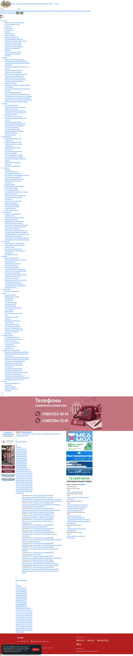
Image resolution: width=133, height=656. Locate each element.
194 (19, 491)
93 (22, 467)
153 (17, 482)
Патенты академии (10, 306)
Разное (4, 381)
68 (20, 462)
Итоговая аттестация (11, 254)
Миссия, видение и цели (12, 24)
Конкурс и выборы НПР (12, 37)
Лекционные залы (10, 208)
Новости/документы (42, 11)
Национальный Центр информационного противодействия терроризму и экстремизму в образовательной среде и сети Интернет (18, 96)
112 (31, 471)
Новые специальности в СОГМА (31, 554)
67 (19, 462)
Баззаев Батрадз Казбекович (42, 556)
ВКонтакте (81, 640)
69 (22, 462)
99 (19, 469)
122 (19, 475)
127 (29, 475)
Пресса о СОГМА (36, 434)
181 (25, 488)
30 (23, 453)
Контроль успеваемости (12, 383)
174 (27, 486)
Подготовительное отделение (14, 157)
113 (17, 473)
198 (27, 491)
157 (25, 482)
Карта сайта (8, 385)
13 (21, 449)
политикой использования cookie (12, 651)
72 (26, 462)
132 (23, 476)
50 (17, 442)
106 (19, 471)
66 (17, 462)
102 (25, 469)
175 (29, 486)
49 (16, 442)
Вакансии (63, 11)
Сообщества (14, 11)
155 (21, 482)
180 (23, 488)
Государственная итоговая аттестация (16, 192)
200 (31, 491)
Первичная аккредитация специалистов (17, 359)
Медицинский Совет (11, 341)
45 (22, 456)
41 (16, 456)
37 (22, 454)
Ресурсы (4, 103)
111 (29, 471)
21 (22, 451)
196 (23, 491)
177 (17, 488)
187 (21, 489)
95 (24, 467)
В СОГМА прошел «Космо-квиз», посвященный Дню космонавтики (42, 545)
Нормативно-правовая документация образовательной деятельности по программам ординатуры (16, 227)
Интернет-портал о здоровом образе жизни (18, 100)
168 (31, 484)
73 (16, 464)
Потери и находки (10, 135)
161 (17, 484)
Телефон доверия (10, 387)
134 (27, 476)
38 (23, 454)
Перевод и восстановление (13, 201)
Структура (8, 26)
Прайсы (68, 11)
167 (29, 484)
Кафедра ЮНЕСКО (10, 295)
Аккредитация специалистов (11, 350)
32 (26, 453)
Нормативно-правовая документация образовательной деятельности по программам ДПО (15, 269)
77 (22, 464)
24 (26, 451)
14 (22, 449)
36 (20, 454)
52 (20, 442)
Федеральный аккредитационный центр (17, 352)
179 (21, 488)
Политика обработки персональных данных (87, 651)
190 (27, 489)
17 (16, 451)
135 (29, 476)
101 (23, 469)
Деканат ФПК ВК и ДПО (12, 258)
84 (20, 465)
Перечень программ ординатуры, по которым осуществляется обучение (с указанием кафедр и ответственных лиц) (17, 232)
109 (25, 471)
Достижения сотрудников (12, 326)
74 (17, 464)
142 (27, 478)
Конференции (46, 434)
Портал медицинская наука (13, 92)
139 (21, 478)
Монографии (9, 311)
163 (21, 484)
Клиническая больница (12, 337)
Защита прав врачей (11, 265)
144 (31, 478)
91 (19, 467)
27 (19, 453)
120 (31, 473)
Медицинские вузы (10, 83)
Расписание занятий (11, 188)
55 (24, 442)
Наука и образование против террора (16, 102)
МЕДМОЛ (8, 56)
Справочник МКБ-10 (11, 133)
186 (19, 489)
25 (16, 453)
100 (21, 469)
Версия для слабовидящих (8, 13)
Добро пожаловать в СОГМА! (13, 155)
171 (21, 486)
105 (17, 471)
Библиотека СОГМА (11, 114)
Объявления (26, 434)
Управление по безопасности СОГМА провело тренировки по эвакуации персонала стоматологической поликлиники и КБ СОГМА (40, 571)
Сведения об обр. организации (14, 22)
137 (17, 478)
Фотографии (56, 11)
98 (17, 469)
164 (23, 484)
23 (24, 451)
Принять (35, 649)
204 (23, 493)
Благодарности (55, 434)
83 (19, 465)
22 (23, 451)
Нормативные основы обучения (14, 243)
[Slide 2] (68, 429)
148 (23, 480)
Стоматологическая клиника (13, 339)
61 (22, 460)
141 (25, 478)
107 (21, 471)
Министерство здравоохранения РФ (16, 74)
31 (24, 453)
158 (27, 482)
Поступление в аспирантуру (13, 151)
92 (20, 467)
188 (23, 489)
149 (25, 480)
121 (17, 475)
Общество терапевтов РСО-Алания (15, 260)
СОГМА (50, 4)
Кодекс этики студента (11, 210)
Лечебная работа (7, 335)
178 (19, 488)
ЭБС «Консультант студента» (13, 116)
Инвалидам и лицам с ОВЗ (13, 43)
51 (19, 442)
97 (16, 469)
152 (31, 480)
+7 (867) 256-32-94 (24, 641)
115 (21, 473)
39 (24, 454)
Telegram (92, 640)
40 (26, 454)
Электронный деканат (11, 171)
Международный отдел (12, 206)
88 (26, 465)
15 (24, 449)
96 (26, 467)
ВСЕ (27, 436)
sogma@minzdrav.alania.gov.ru (41, 641)
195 (21, 491)
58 (17, 460)
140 (23, 478)
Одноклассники (104, 640)
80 (26, 464)
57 (16, 460)
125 (25, 475)
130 (19, 476)
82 (17, 465)
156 (23, 482)
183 (29, 488)
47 (24, 456)
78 (23, 464)
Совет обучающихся (11, 203)
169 (17, 486)
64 (26, 460)
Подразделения (31, 11)
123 (21, 475)
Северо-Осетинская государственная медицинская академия (29, 4)
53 (22, 442)
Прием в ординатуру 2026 (12, 214)
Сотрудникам (6, 289)
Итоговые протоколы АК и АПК (14, 379)
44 (20, 456)
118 (27, 473)
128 (31, 475)
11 (18, 449)
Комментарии (75, 11)
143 (29, 478)
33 (16, 454)
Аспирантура (9, 300)
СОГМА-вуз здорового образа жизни (16, 41)
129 (17, 476)
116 (23, 473)
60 (20, 460)
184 (31, 488)
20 (20, 451)
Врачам (4, 256)
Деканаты (8, 170)
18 (17, 451)
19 (19, 451)
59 (19, 460)
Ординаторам (6, 212)
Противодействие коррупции (14, 39)
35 (19, 454)
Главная (4, 21)
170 (19, 486)
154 (19, 482)
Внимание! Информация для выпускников (34, 527)
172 (23, 486)
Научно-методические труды (13, 328)
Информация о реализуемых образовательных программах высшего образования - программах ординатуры (17, 238)
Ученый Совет (9, 30)
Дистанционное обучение (13, 173)
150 (27, 480)
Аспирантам (6, 241)
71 (24, 462)
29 (22, 453)
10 (17, 449)
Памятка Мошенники (11, 389)
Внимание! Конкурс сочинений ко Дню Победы (36, 530)
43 (19, 456)
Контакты (8, 32)
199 (29, 491)
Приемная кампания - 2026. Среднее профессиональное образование (13, 144)
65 (16, 462)
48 (26, 456)
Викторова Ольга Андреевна (42, 495)
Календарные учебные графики (14, 186)
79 (24, 464)
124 (23, 475)
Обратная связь (10, 33)
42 (17, 456)
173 (25, 486)
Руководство (9, 28)
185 (17, 489)
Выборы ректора (10, 35)
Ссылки (4, 57)
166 (27, 484)
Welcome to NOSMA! (11, 153)
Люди (1, 11)
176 (31, 486)
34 (17, 454)
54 (23, 442)
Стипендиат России (11, 194)
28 (20, 453)
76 (20, 464)
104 (29, 469)
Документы (8, 333)
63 (24, 460)
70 (23, 462)
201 (17, 493)
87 (24, 465)
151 (29, 480)
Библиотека (6, 11)
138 (19, 478)
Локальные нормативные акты (14, 179)
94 (23, 467)
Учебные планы (9, 184)
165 (25, 484)
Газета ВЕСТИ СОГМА (11, 105)
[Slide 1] (65, 429)
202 (19, 493)
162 (19, 484)
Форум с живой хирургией (75, 492)
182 (27, 488)
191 (29, 489)
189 (25, 489)
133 (25, 476)
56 (26, 442)
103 (27, 469)
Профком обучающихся (12, 205)
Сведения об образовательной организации (8, 434)
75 (19, 464)
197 (25, 491)
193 (17, 491)
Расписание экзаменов (12, 190)
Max (80, 644)
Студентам (5, 168)
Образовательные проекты (13, 122)
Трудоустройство (10, 262)
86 (23, 465)
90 (17, 467)
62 (23, 460)
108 (23, 471)
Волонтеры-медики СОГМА (13, 44)
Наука (4, 293)
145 (17, 480)
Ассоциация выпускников (12, 54)
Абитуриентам (6, 136)
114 (19, 473)
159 (29, 482)
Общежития (8, 199)
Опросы (50, 11)
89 (16, 467)
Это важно (8, 390)
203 (21, 493)
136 (31, 476)
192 (31, 489)
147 (21, 480)
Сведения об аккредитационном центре (17, 357)
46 (23, 456)
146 (19, 480)
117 (25, 473)
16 (25, 449)
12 (20, 449)
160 (31, 482)
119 (29, 473)
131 (21, 476)
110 (27, 471)
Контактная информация (12, 166)
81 (16, 465)
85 (22, 465)
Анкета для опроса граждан (13, 52)
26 (17, 453)
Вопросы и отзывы (85, 11)
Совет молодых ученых (12, 324)
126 (27, 475)
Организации (22, 11)
